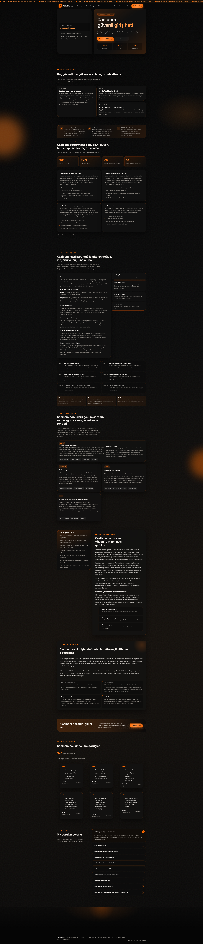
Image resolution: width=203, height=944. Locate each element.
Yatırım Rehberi (118, 921)
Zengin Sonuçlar (102, 927)
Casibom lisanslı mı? (118, 845)
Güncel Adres (76, 933)
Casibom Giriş (137, 6)
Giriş (86, 6)
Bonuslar (107, 6)
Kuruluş (79, 6)
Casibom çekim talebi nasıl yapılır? (118, 857)
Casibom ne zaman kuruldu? (118, 869)
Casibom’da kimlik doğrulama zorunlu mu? (118, 875)
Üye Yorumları (118, 930)
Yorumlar (121, 6)
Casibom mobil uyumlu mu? (118, 881)
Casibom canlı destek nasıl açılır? (118, 886)
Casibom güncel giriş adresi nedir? (118, 832)
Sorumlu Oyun (135, 930)
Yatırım (100, 6)
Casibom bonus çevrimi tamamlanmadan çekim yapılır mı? (118, 892)
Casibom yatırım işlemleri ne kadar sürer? (118, 851)
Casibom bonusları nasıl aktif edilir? (118, 863)
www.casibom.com (68, 28)
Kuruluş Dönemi (135, 922)
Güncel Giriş (101, 924)
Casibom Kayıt (136, 725)
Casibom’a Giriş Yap (105, 39)
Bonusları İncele (121, 39)
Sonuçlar (92, 6)
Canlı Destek (134, 927)
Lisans (133, 924)
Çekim (114, 6)
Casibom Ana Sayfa (103, 921)
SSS (128, 6)
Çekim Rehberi (118, 924)
